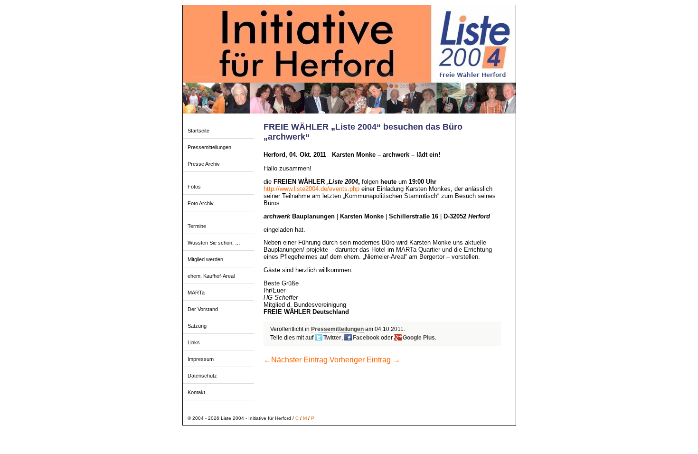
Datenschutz (202, 375)
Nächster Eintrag (296, 360)
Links (194, 342)
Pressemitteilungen (209, 147)
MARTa (196, 292)
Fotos (194, 186)
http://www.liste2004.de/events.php (311, 188)
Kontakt (196, 392)
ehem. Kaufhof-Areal (211, 276)
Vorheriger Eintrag (365, 360)
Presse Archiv (204, 164)
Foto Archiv (201, 203)
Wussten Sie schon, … (214, 243)
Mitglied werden (205, 259)
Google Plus (419, 337)
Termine (197, 226)
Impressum (201, 359)
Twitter (332, 337)
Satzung (197, 326)
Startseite (198, 130)
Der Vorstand (203, 309)
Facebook (366, 337)
